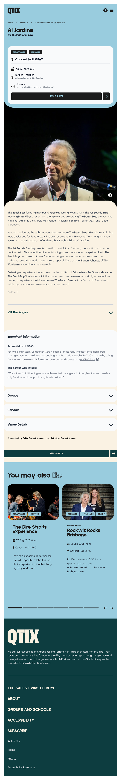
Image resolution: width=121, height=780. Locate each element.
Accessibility (21, 720)
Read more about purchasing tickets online (36, 377)
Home (10, 23)
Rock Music (35, 52)
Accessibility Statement (21, 767)
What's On (24, 23)
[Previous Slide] (105, 608)
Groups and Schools (29, 709)
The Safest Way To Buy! (31, 688)
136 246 (12, 359)
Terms (11, 749)
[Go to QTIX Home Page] (14, 11)
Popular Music (19, 52)
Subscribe (17, 731)
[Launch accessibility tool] (105, 10)
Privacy (12, 758)
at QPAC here (87, 359)
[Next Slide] (111, 608)
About (14, 699)
